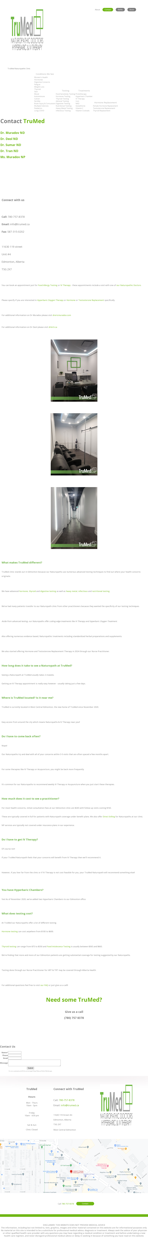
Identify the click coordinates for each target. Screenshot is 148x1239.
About (97, 9)
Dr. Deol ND (9, 139)
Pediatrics (38, 108)
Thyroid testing (9, 946)
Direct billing (109, 816)
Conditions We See (45, 74)
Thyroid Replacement (101, 110)
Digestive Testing (63, 103)
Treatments (84, 90)
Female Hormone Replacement (105, 106)
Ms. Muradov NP (12, 157)
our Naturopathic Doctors (128, 285)
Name (5, 1052)
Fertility (37, 101)
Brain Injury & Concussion (44, 103)
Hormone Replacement (105, 102)
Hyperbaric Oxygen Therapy (50, 300)
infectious (83, 591)
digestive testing (48, 591)
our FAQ (44, 985)
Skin (36, 91)
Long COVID (39, 110)
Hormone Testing (63, 96)
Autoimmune (39, 96)
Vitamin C (79, 108)
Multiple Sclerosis (41, 106)
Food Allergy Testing (47, 285)
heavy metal (71, 591)
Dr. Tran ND (9, 151)
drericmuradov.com (62, 315)
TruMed (34, 121)
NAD (77, 103)
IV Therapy (80, 99)
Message (4, 1063)
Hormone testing (10, 931)
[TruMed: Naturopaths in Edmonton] (27, 49)
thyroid (32, 591)
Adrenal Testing (62, 101)
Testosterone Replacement (104, 108)
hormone (23, 591)
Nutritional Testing (64, 106)
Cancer (37, 99)
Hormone (71, 300)
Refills (120, 9)
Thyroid (37, 89)
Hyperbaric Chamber (84, 96)
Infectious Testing (63, 110)
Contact (108, 9)
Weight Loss (39, 87)
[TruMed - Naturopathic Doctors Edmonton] (116, 1125)
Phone (5, 1055)
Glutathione (80, 106)
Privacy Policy (36, 1071)
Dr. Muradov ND (12, 133)
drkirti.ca (53, 327)
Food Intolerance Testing (58, 946)
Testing (65, 90)
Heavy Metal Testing (64, 108)
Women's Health (41, 77)
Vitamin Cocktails (82, 110)
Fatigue (37, 84)
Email (5, 1058)
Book (132, 9)
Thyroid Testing (62, 99)
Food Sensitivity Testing (65, 94)
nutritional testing (101, 591)
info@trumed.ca (70, 1105)
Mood (36, 94)
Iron (77, 101)
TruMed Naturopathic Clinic (19, 68)
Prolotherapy (81, 94)
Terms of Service (45, 1071)
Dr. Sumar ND (10, 145)
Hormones (38, 80)
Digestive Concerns (42, 82)
